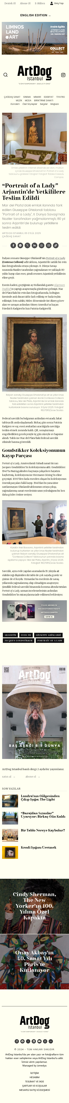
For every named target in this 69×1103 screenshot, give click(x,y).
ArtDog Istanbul (13, 233)
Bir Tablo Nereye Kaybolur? (43, 830)
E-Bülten (40, 3)
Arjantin (10, 635)
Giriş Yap (59, 3)
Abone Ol (25, 3)
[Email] (48, 245)
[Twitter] (27, 245)
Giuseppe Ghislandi (48, 635)
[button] (6, 75)
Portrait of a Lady (55, 258)
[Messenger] (20, 245)
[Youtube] (39, 1041)
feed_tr (26, 635)
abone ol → (32, 776)
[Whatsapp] (41, 245)
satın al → (8, 776)
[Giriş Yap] (51, 3)
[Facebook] (13, 245)
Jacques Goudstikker (19, 640)
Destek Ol (10, 3)
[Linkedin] (34, 245)
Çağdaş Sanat (11, 236)
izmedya (42, 1065)
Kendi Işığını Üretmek (38, 847)
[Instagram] (17, 1041)
